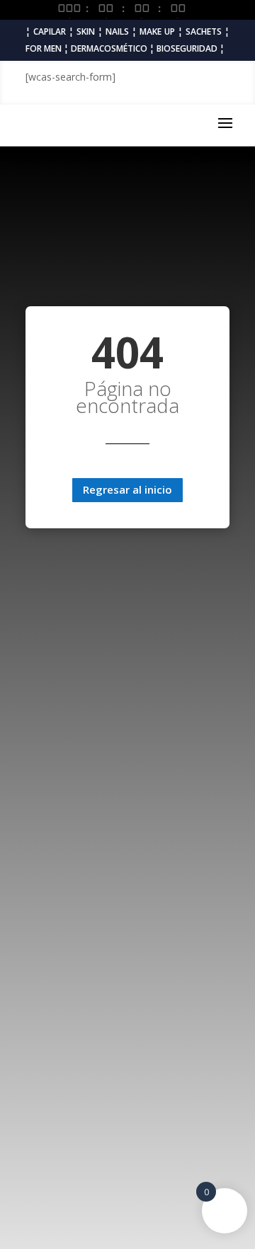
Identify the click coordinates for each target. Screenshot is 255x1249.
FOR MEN (44, 48)
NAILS (117, 31)
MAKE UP (157, 31)
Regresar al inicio (127, 489)
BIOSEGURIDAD (187, 48)
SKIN (85, 31)
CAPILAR (49, 31)
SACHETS (204, 31)
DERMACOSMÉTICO (109, 48)
